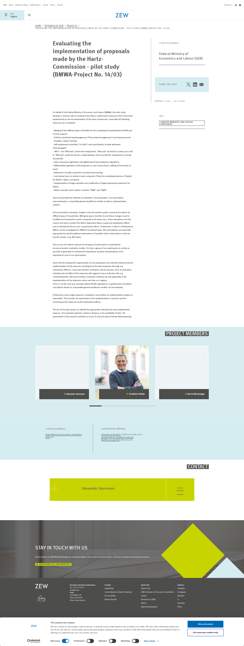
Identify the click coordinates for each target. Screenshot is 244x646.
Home (38, 26)
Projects (72, 26)
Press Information (76, 598)
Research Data (21, 5)
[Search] (29, 15)
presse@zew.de (75, 595)
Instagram (181, 592)
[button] (95, 405)
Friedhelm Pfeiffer (137, 394)
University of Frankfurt (110, 435)
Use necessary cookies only (205, 632)
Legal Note (109, 588)
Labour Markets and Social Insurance (176, 123)
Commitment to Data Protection (118, 592)
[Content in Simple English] (240, 5)
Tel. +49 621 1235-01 (77, 587)
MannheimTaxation (149, 607)
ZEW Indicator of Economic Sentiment (157, 592)
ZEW (5, 5)
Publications (35, 5)
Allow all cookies (205, 624)
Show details (149, 641)
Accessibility (110, 596)
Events (60, 5)
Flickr (179, 607)
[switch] (90, 641)
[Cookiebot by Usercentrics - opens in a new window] (34, 641)
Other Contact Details (77, 600)
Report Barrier (111, 600)
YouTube (181, 603)
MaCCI (144, 603)
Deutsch (228, 5)
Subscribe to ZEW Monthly (55, 564)
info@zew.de (74, 590)
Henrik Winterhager (196, 394)
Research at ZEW (54, 26)
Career (45, 5)
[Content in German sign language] (236, 5)
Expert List (145, 588)
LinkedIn (181, 588)
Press (52, 5)
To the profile (180, 489)
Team (11, 5)
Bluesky (180, 596)
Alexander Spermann (75, 394)
